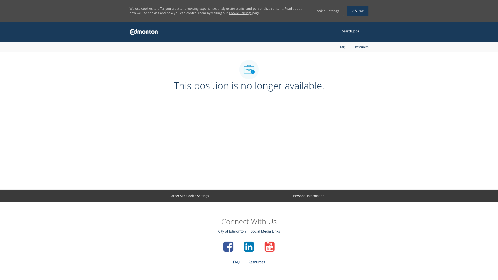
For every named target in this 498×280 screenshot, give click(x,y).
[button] (327, 11)
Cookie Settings (240, 13)
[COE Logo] (142, 32)
